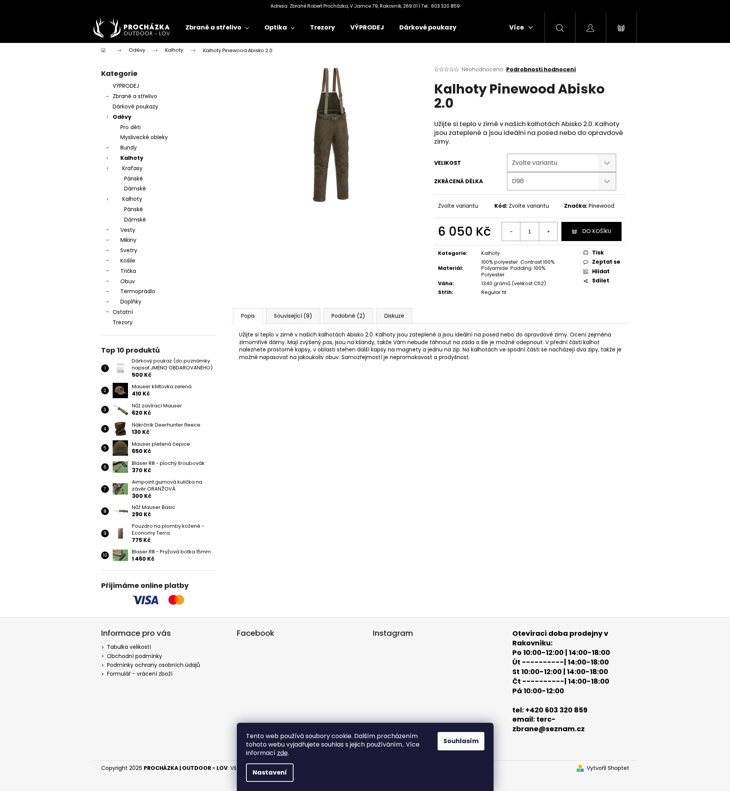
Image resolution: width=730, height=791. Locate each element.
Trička (128, 271)
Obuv (127, 281)
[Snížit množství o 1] (511, 231)
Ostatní (123, 312)
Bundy (128, 147)
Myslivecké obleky (144, 137)
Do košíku (596, 231)
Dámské (135, 188)
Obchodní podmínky (134, 656)
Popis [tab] (248, 316)
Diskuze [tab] (394, 316)
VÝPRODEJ (126, 86)
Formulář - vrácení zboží (139, 674)
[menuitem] (217, 27)
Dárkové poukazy (135, 106)
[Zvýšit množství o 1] (548, 231)
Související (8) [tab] (293, 316)
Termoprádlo (137, 291)
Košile (127, 260)
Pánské (133, 178)
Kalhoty (131, 158)
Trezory (123, 322)
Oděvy (122, 117)
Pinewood (601, 206)
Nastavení (270, 772)
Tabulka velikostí (129, 647)
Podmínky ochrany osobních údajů (153, 665)
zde (282, 752)
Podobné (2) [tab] (348, 316)
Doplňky (130, 301)
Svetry (128, 250)
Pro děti (130, 127)
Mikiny (128, 240)
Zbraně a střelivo (135, 96)
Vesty (127, 230)
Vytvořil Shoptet (608, 768)
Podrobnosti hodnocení (541, 69)
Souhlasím (461, 741)
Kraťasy (132, 168)
